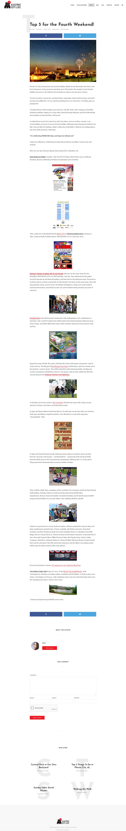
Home (72, 5)
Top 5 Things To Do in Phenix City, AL (82, 766)
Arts (97, 5)
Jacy (33, 29)
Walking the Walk (82, 789)
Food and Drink (82, 5)
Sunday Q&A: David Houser (44, 789)
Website (76, 697)
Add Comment (65, 29)
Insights (109, 5)
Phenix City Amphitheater (72, 571)
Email (54, 697)
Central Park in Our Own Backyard (43, 766)
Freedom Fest (35, 318)
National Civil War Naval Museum (57, 375)
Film (102, 5)
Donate (116, 5)
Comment (33, 675)
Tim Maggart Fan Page (59, 366)
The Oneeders (58, 402)
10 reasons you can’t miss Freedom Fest (66, 565)
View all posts (49, 648)
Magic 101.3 (61, 234)
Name (32, 697)
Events (91, 5)
